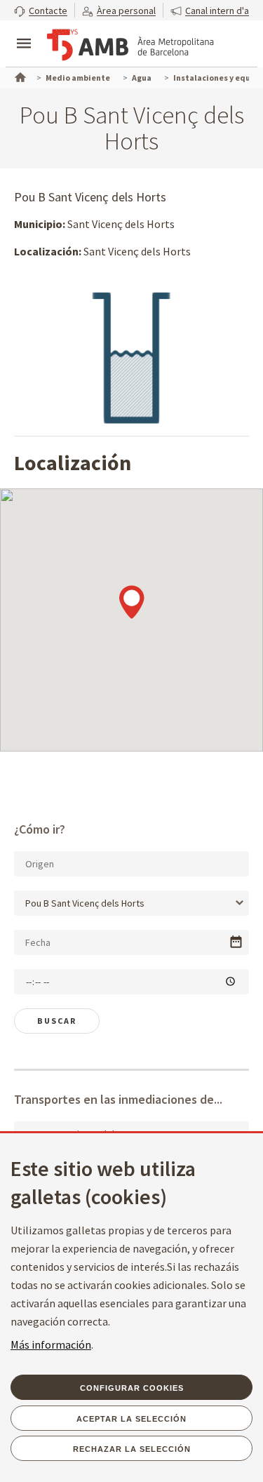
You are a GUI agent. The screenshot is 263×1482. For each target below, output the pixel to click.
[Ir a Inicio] (19, 76)
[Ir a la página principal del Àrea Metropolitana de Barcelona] (130, 44)
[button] (40, 10)
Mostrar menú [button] (24, 31)
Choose (236, 942)
